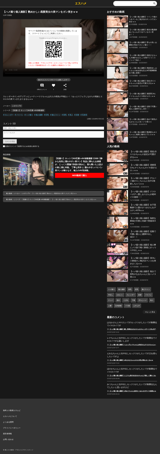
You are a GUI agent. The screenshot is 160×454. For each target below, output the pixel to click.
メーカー (17, 193)
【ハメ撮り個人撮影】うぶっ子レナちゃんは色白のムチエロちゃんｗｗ (133, 345)
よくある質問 (8, 422)
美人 (71, 115)
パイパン (19, 115)
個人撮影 (39, 115)
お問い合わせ (8, 439)
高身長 (84, 115)
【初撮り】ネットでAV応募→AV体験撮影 (28, 110)
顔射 (77, 115)
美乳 (65, 115)
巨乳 (47, 115)
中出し (110, 295)
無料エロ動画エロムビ (11, 410)
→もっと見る (150, 312)
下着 (133, 300)
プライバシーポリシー (11, 428)
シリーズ (17, 199)
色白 (118, 300)
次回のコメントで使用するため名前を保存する (22, 146)
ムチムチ (136, 306)
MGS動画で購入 (79, 175)
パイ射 (127, 306)
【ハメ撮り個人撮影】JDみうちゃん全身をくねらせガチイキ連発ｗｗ (132, 391)
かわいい (120, 295)
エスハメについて (10, 416)
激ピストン (56, 115)
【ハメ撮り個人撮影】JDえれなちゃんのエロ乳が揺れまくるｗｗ (131, 360)
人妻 (110, 306)
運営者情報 (7, 434)
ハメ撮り (29, 115)
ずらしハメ (142, 300)
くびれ (125, 300)
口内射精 (118, 306)
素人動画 (9, 193)
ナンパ (110, 300)
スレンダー (9, 115)
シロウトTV (16, 106)
